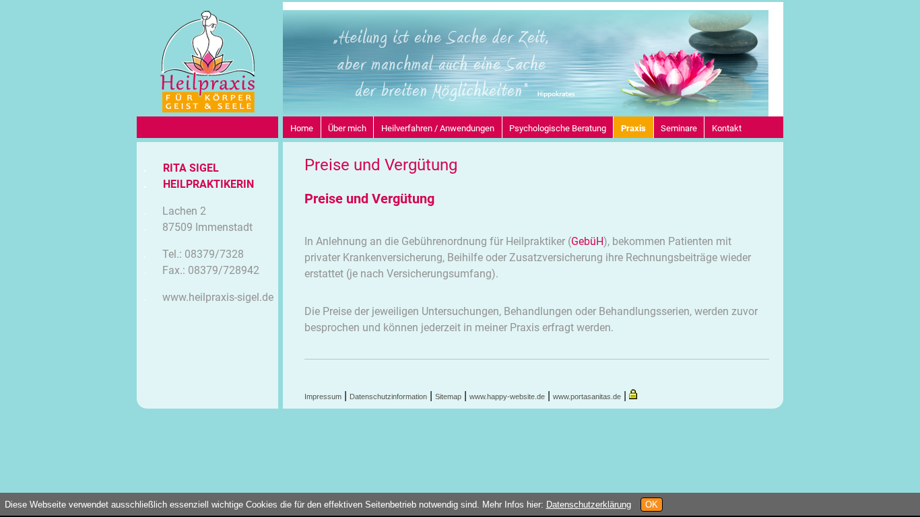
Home (301, 128)
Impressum (322, 396)
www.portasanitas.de (587, 396)
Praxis (633, 128)
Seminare (679, 128)
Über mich (347, 128)
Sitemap (448, 396)
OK (651, 504)
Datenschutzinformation (388, 396)
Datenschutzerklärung (588, 504)
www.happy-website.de (507, 396)
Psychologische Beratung (557, 128)
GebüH (587, 241)
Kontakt (727, 128)
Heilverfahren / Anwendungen (437, 128)
